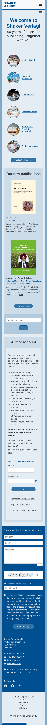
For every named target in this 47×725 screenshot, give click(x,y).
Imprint (23, 699)
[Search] (23, 327)
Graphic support (29, 111)
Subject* (9, 537)
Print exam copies (30, 146)
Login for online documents (23, 510)
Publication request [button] (23, 160)
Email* (11, 465)
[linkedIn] (5, 686)
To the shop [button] (23, 306)
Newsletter (23, 702)
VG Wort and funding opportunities (28, 128)
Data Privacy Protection (23, 696)
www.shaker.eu (14, 663)
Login (23, 489)
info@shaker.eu (14, 660)
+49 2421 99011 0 (15, 653)
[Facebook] (12, 686)
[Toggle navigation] (40, 5)
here (36, 618)
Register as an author (20, 504)
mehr (8, 234)
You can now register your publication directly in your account (20, 443)
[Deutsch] (40, 12)
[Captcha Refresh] (37, 575)
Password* (13, 476)
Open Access (28, 94)
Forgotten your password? (23, 498)
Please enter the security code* (18, 583)
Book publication (29, 60)
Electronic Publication (27, 77)
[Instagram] (20, 686)
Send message (23, 626)
